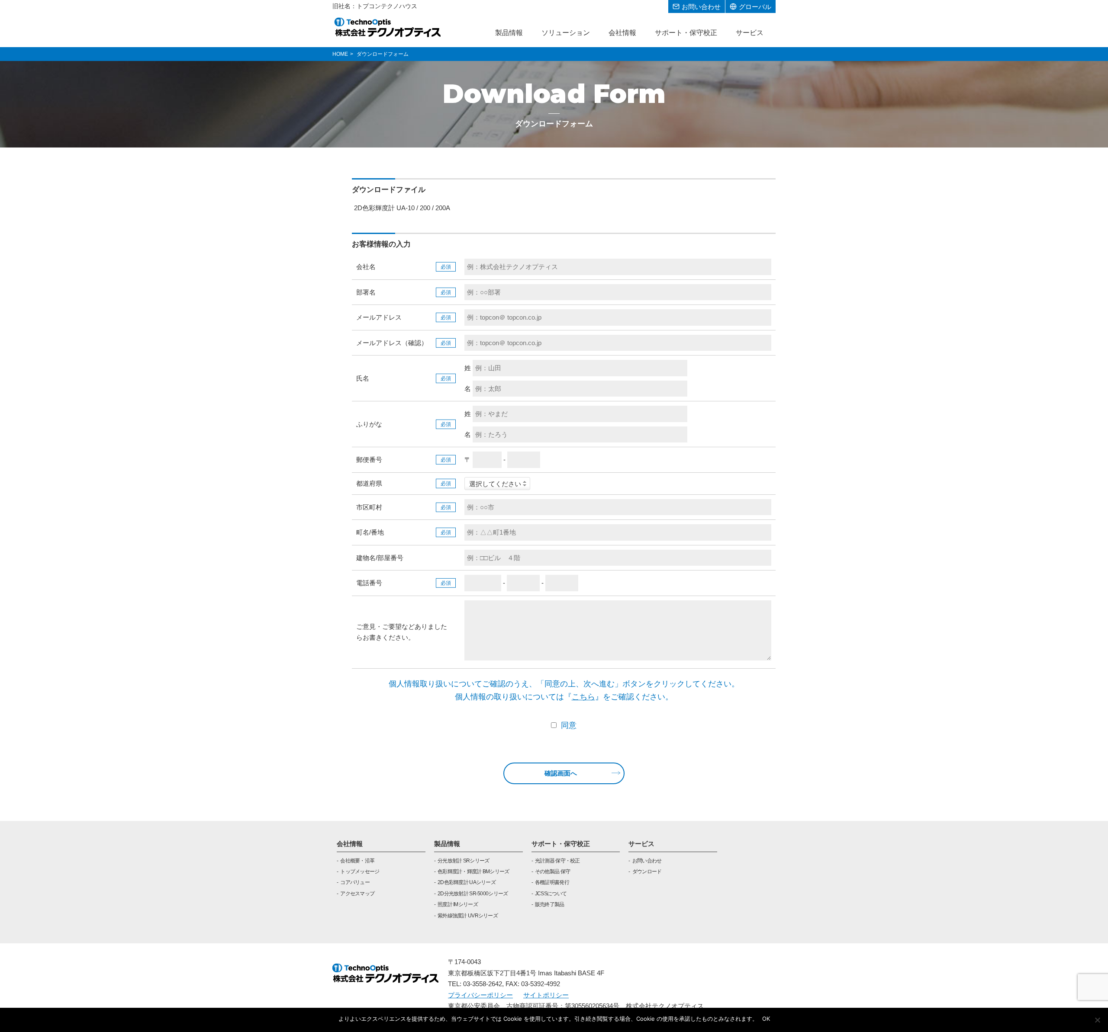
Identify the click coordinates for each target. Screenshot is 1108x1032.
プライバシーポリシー (480, 995)
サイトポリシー (546, 995)
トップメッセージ (359, 872)
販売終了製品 (549, 904)
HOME (340, 54)
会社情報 (350, 843)
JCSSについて (551, 894)
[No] (1097, 1020)
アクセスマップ (357, 894)
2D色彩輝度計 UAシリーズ (467, 882)
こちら (583, 696)
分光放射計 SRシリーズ (463, 861)
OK (766, 1018)
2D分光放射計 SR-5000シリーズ (473, 894)
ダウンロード (646, 872)
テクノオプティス (388, 26)
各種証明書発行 (552, 882)
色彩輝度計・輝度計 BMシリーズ (473, 872)
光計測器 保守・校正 (557, 861)
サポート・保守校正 (560, 843)
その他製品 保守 (552, 872)
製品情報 (447, 843)
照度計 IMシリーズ (458, 904)
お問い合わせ (646, 861)
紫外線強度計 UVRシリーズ (468, 916)
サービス (641, 843)
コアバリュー (355, 882)
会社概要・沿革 (357, 861)
